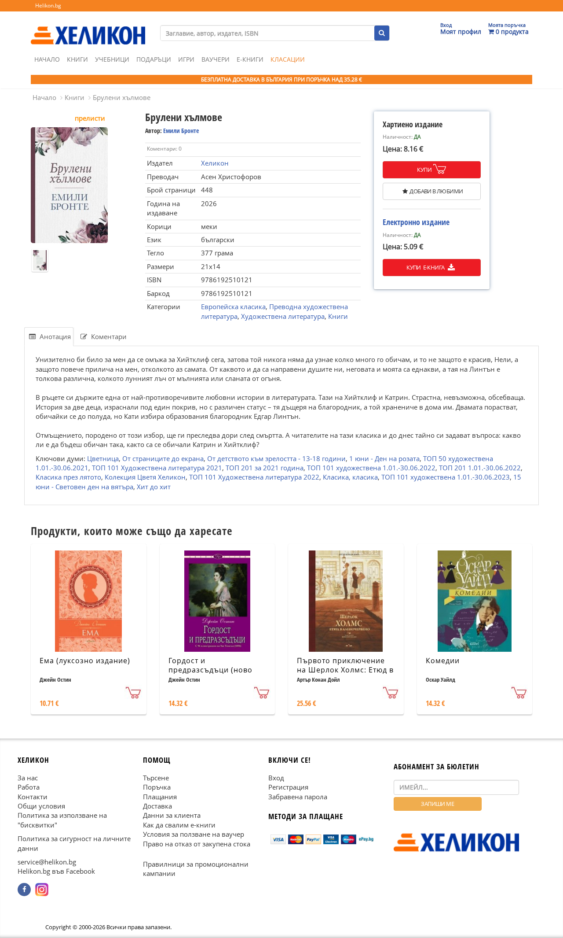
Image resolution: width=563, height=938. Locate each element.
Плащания (160, 796)
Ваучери (215, 59)
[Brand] (88, 27)
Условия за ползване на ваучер (193, 834)
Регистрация (288, 787)
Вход (276, 777)
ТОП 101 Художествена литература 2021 (157, 467)
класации (288, 59)
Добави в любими (436, 191)
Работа (29, 787)
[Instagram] (41, 889)
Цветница (103, 458)
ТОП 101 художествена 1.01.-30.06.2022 (371, 467)
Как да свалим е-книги (179, 824)
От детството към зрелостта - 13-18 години (276, 458)
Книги (77, 59)
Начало (47, 59)
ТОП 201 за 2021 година (264, 467)
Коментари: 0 (164, 148)
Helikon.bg (48, 5)
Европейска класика (233, 306)
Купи (424, 170)
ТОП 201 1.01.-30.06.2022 (480, 467)
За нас (28, 777)
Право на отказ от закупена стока (196, 843)
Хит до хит (154, 486)
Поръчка (157, 787)
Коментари (108, 336)
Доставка (157, 805)
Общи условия (41, 805)
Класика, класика (350, 477)
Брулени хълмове (121, 97)
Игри (186, 59)
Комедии (443, 660)
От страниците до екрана (163, 458)
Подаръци (153, 59)
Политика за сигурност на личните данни (74, 843)
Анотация (54, 336)
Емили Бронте (181, 130)
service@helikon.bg (47, 861)
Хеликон (215, 163)
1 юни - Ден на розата (384, 458)
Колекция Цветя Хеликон (145, 477)
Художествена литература (283, 316)
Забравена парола (297, 796)
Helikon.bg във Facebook (56, 871)
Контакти (33, 796)
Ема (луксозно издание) (85, 660)
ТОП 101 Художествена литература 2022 (254, 477)
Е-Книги (250, 59)
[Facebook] (24, 889)
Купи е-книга (426, 267)
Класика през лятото (68, 477)
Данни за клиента (172, 815)
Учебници (112, 59)
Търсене (156, 777)
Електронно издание (416, 222)
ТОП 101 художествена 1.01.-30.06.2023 (445, 477)
